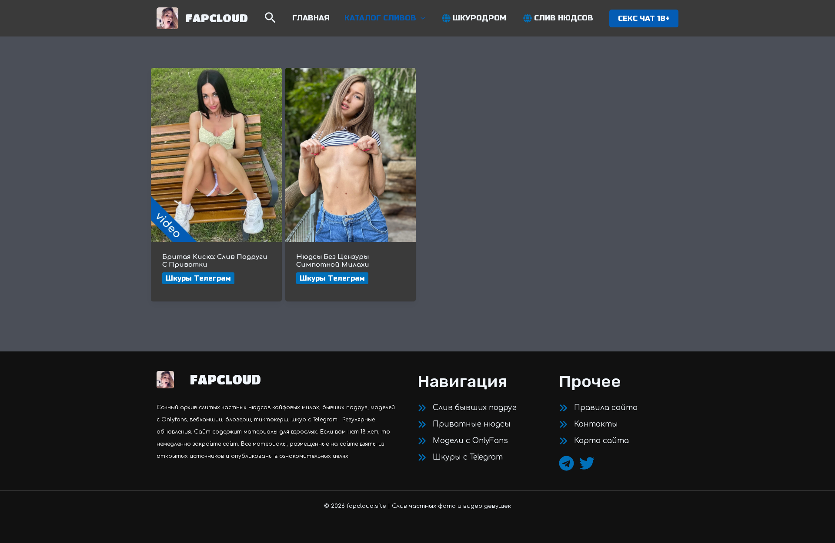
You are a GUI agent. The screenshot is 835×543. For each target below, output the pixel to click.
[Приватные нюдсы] (464, 424)
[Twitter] (587, 463)
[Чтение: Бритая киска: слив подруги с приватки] (216, 154)
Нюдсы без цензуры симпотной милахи (332, 260)
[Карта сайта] (594, 441)
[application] (420, 18)
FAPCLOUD (217, 17)
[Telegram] (566, 463)
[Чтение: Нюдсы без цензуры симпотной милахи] (350, 154)
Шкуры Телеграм (198, 278)
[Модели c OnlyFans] (463, 441)
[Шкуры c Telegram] (460, 457)
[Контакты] (588, 424)
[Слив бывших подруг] (467, 408)
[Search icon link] (270, 19)
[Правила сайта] (598, 408)
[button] (643, 18)
